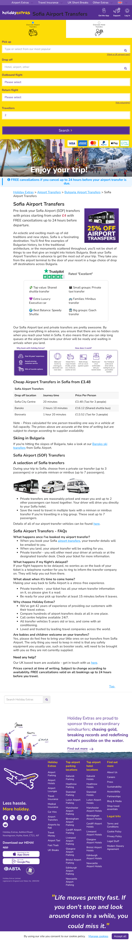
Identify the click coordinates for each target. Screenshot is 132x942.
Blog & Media (114, 801)
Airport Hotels (51, 782)
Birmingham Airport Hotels (94, 817)
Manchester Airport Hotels (94, 809)
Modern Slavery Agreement (115, 847)
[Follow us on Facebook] (5, 817)
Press (110, 782)
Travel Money (51, 834)
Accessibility (113, 791)
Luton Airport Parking (73, 801)
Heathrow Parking (71, 785)
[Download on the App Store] (21, 854)
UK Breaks (53, 850)
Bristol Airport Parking (73, 861)
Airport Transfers (53, 818)
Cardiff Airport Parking (73, 831)
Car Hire (52, 812)
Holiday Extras (16, 13)
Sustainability (114, 786)
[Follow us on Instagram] (19, 817)
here (97, 524)
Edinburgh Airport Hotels (94, 857)
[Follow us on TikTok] (26, 817)
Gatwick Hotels (90, 777)
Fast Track (53, 845)
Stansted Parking (70, 793)
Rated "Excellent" (80, 274)
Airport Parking (52, 774)
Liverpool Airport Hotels (94, 833)
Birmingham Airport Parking (72, 822)
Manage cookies (98, 936)
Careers (111, 777)
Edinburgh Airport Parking (71, 871)
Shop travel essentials (113, 807)
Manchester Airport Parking (72, 811)
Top (112, 686)
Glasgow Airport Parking (70, 852)
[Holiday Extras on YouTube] (33, 817)
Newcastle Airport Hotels (94, 865)
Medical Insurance (53, 805)
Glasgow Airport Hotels (94, 841)
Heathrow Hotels (91, 785)
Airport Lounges (52, 789)
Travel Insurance (53, 797)
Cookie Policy (114, 831)
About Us (112, 772)
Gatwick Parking (70, 777)
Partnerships (114, 796)
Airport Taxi (54, 840)
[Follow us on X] (12, 817)
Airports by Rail (54, 826)
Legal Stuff (113, 841)
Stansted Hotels (91, 793)
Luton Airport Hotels (93, 801)
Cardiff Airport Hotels (94, 825)
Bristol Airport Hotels (94, 849)
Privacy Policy (114, 836)
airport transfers (69, 541)
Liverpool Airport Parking (71, 841)
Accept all (120, 936)
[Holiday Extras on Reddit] (5, 824)
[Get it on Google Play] (21, 861)
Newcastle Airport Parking (71, 882)
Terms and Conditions (113, 825)
